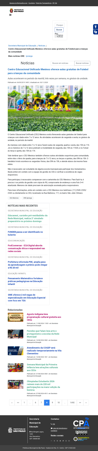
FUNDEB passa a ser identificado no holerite (25, 233)
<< (18, 402)
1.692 (72, 402)
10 (58, 402)
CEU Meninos (14, 198)
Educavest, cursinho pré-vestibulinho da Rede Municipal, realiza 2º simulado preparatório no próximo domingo (27, 218)
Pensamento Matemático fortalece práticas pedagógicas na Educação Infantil (25, 281)
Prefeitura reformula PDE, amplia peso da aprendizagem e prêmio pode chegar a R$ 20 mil (27, 265)
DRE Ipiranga (28, 198)
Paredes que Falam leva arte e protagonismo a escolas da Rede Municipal (43, 334)
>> (80, 402)
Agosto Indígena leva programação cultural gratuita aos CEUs (44, 317)
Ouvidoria (31, 3)
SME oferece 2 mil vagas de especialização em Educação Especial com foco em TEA (26, 298)
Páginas (60, 35)
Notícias (60, 36)
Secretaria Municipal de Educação (22, 46)
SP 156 (54, 3)
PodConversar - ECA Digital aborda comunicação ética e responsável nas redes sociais (26, 248)
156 (53, 424)
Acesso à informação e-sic (18, 3)
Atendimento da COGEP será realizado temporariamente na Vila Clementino (44, 350)
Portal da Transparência (44, 3)
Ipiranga (29, 56)
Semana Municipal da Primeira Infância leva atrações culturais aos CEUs (42, 367)
